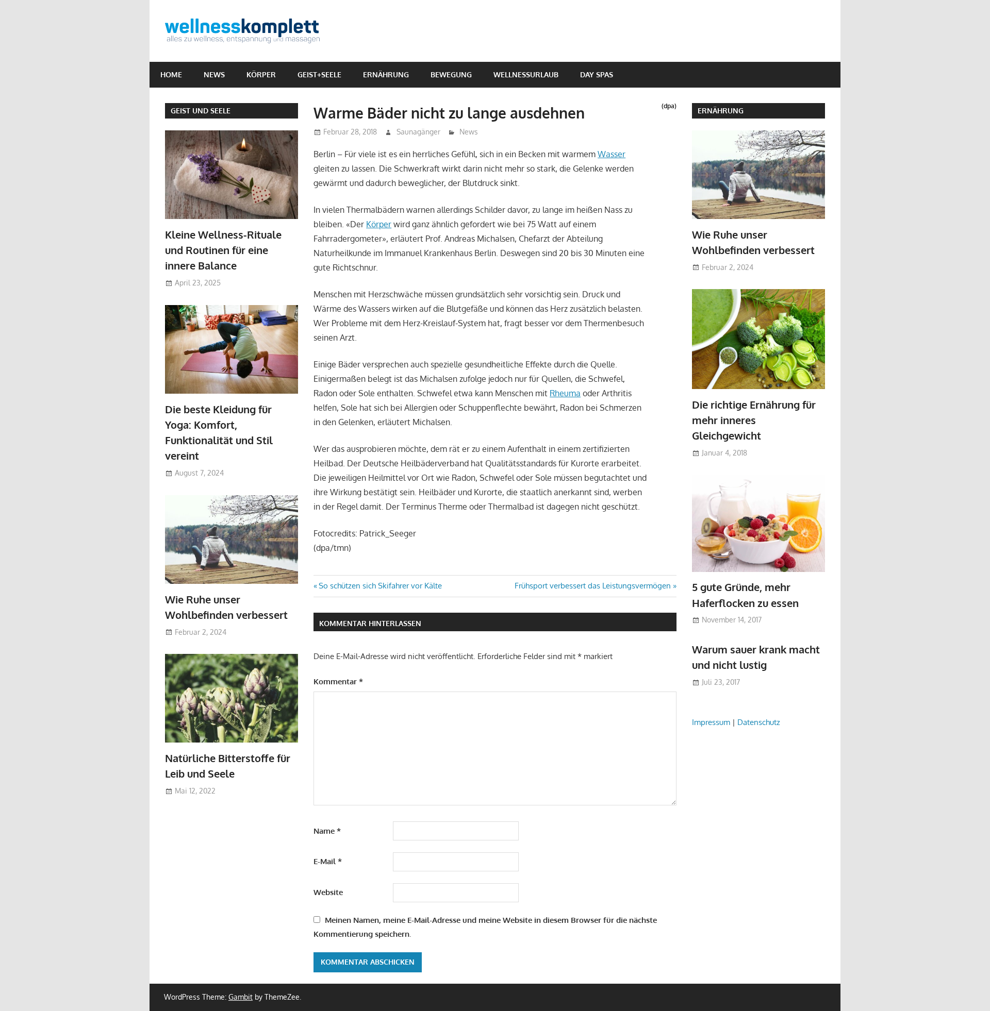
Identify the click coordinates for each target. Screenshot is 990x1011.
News (214, 74)
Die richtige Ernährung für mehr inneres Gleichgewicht (754, 420)
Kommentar (338, 681)
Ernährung (386, 74)
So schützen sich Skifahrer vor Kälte (380, 586)
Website (328, 892)
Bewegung (451, 74)
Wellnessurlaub (525, 74)
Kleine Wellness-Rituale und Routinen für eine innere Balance (223, 250)
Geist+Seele (319, 74)
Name (327, 831)
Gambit (240, 996)
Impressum (711, 722)
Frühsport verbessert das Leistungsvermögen (593, 586)
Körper (261, 74)
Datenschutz (758, 722)
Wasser (611, 154)
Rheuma (565, 393)
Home (171, 74)
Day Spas (596, 74)
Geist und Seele (200, 110)
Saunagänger (418, 131)
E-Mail (328, 861)
